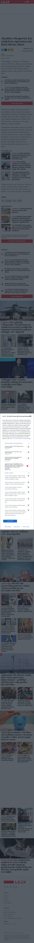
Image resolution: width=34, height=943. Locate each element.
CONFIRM (10, 521)
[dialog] (17, 471)
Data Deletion (8, 526)
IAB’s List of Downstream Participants (19, 438)
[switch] (28, 447)
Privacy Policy (26, 526)
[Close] (30, 416)
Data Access (17, 526)
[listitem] (17, 443)
